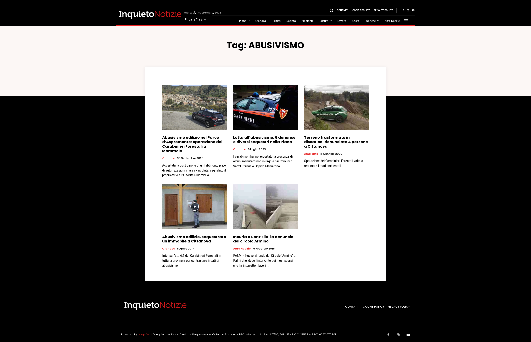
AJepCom (145, 334)
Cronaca (168, 158)
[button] (331, 10)
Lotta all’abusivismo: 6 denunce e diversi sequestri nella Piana (264, 140)
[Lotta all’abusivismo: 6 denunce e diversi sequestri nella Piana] (265, 107)
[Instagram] (408, 10)
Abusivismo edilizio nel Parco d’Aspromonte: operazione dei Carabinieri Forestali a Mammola (192, 144)
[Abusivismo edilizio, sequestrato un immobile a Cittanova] (194, 206)
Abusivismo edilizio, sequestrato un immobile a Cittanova (194, 239)
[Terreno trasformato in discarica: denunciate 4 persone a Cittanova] (336, 107)
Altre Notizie (242, 248)
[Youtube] (413, 10)
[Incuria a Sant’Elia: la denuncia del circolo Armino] (265, 206)
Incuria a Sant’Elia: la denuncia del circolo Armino (263, 239)
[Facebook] (403, 10)
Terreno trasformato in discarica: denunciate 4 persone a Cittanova (336, 142)
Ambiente (311, 154)
